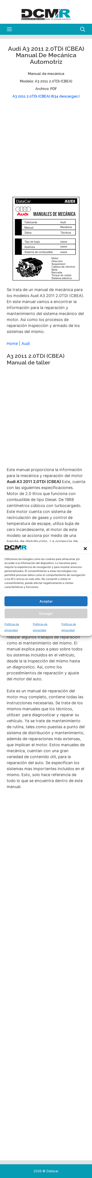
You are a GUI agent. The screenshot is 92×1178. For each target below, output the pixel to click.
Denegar (46, 613)
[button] (85, 548)
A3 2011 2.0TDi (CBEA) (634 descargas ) (46, 96)
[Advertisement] (46, 150)
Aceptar (46, 601)
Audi (25, 343)
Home (12, 343)
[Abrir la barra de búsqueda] (82, 29)
